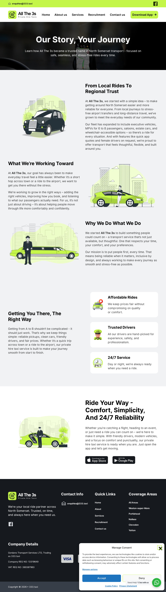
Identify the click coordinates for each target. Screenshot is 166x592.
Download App (142, 14)
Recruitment (96, 14)
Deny (142, 578)
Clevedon (134, 524)
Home (46, 14)
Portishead (134, 513)
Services (78, 14)
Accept (101, 578)
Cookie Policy (111, 586)
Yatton (132, 530)
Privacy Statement (128, 586)
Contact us (117, 14)
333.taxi (15, 556)
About (98, 509)
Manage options (90, 569)
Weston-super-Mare (139, 508)
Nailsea (132, 519)
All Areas (133, 502)
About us (60, 14)
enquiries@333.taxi (22, 3)
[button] (159, 547)
